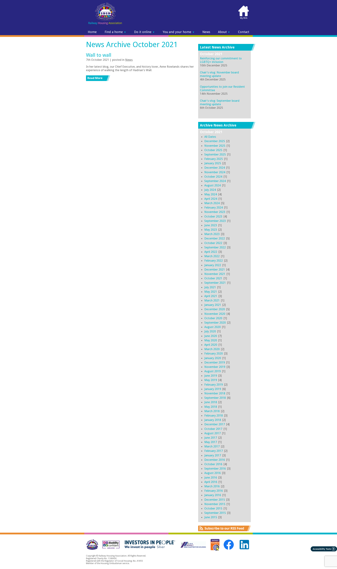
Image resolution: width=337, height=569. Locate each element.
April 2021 (210, 296)
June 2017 (210, 437)
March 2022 (212, 256)
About (224, 32)
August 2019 (212, 371)
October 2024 (213, 176)
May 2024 (210, 194)
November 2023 (214, 212)
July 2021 (210, 287)
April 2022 (210, 251)
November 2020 (214, 314)
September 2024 (215, 181)
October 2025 (213, 150)
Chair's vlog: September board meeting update (219, 102)
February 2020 (213, 353)
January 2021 (212, 305)
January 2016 (212, 495)
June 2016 (210, 477)
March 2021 (212, 300)
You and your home (179, 32)
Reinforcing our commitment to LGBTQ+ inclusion (221, 60)
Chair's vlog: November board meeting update (219, 74)
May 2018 (210, 406)
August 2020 (212, 327)
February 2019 (213, 384)
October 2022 (213, 243)
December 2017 (214, 424)
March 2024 (212, 203)
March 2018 (212, 411)
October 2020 (213, 318)
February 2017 (213, 451)
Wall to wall (98, 55)
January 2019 (212, 389)
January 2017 (212, 455)
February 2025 (213, 159)
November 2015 (214, 504)
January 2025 (212, 163)
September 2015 (215, 513)
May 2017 (210, 442)
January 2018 (212, 420)
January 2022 (212, 265)
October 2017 (213, 429)
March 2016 (212, 486)
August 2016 (212, 473)
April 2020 (210, 344)
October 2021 (213, 278)
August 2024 (212, 185)
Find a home (115, 32)
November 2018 (214, 393)
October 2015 (213, 508)
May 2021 (210, 291)
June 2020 (210, 336)
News (206, 32)
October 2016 (213, 464)
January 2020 (212, 358)
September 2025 (215, 154)
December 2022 (214, 238)
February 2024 (213, 207)
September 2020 (215, 322)
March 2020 (212, 349)
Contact (243, 32)
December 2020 (214, 309)
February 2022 (213, 260)
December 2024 (214, 167)
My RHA (243, 18)
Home (92, 32)
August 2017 (212, 433)
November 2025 (214, 145)
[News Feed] (224, 530)
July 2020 (210, 331)
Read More (95, 78)
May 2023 (210, 229)
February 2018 (213, 415)
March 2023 (212, 234)
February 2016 (213, 490)
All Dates (210, 136)
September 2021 (215, 282)
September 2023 (215, 221)
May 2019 (210, 380)
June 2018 (210, 402)
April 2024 (210, 198)
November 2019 (214, 367)
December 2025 (214, 141)
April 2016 (210, 482)
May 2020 (210, 340)
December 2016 (214, 459)
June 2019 (210, 375)
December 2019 (214, 362)
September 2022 (215, 247)
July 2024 (210, 189)
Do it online (144, 32)
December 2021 (214, 269)
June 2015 (210, 517)
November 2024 (214, 172)
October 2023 (213, 216)
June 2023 (210, 225)
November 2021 (214, 274)
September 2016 (215, 468)
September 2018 (215, 397)
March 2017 (212, 446)
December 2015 (214, 499)
